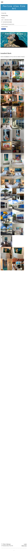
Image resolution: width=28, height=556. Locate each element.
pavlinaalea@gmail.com (7, 24)
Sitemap (8, 544)
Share (4, 29)
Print (4, 544)
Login (25, 544)
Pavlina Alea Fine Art (14, 7)
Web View (24, 545)
